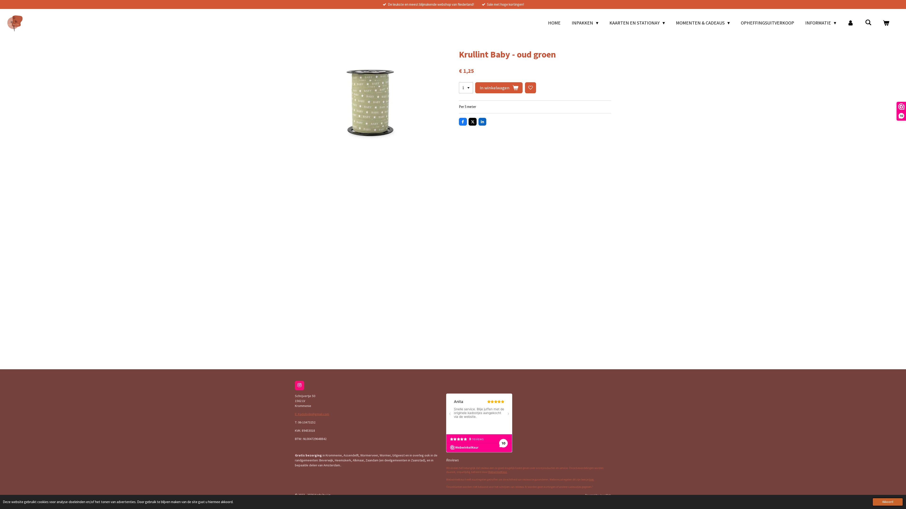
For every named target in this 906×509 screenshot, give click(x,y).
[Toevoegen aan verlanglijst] (530, 87)
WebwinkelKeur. (497, 472)
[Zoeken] (868, 22)
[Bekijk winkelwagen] (886, 23)
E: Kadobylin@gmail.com (312, 414)
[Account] (850, 23)
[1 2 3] (466, 87)
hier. (591, 479)
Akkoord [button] (887, 502)
